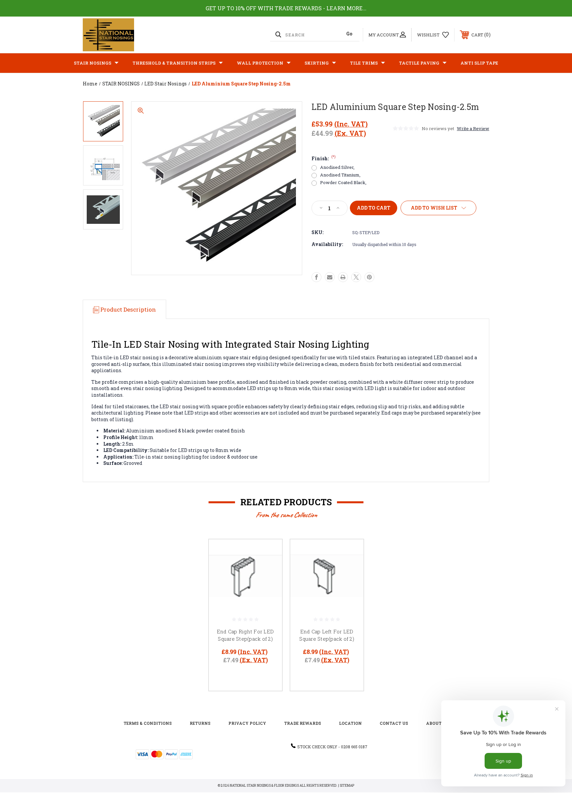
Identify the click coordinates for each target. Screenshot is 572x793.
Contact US (394, 723)
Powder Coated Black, (343, 182)
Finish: (323, 158)
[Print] (343, 277)
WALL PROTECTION (260, 63)
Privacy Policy (247, 723)
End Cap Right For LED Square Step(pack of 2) (245, 635)
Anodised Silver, (337, 167)
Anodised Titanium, (340, 175)
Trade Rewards (302, 723)
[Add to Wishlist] (268, 569)
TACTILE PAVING (419, 63)
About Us (437, 723)
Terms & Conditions (147, 723)
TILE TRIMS (364, 63)
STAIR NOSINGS (92, 63)
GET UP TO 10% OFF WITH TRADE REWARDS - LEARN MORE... (286, 8)
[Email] (330, 277)
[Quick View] (268, 553)
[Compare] (268, 586)
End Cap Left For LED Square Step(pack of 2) (326, 635)
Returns (200, 723)
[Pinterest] (369, 277)
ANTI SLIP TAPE (479, 63)
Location (350, 723)
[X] (356, 277)
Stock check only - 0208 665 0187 (332, 746)
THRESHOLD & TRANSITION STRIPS (173, 63)
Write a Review (473, 128)
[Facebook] (316, 277)
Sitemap (347, 785)
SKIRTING (317, 63)
